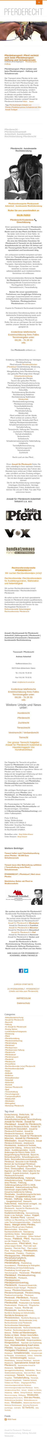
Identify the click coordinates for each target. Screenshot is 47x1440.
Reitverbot (9, 1082)
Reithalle (8, 1073)
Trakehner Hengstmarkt (13, 1380)
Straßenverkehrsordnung (13, 1373)
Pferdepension (11, 1048)
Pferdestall (9, 1297)
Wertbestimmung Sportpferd (13, 1400)
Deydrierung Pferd (25, 1166)
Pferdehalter (28, 1255)
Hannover (27, 1201)
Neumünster (21, 1236)
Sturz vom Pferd (29, 1373)
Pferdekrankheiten (29, 364)
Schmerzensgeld (18, 1358)
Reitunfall (9, 1080)
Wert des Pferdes (32, 1397)
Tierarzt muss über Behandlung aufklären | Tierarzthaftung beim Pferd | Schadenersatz (23, 867)
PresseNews (10, 1064)
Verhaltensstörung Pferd (12, 1390)
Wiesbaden (34, 923)
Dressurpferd (17, 1168)
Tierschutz (34, 1378)
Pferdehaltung (11, 1043)
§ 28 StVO (17, 1408)
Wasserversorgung (11, 1395)
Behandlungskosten (30, 1157)
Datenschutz (23, 1003)
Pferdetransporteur (18, 107)
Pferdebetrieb (10, 1253)
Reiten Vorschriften (29, 1335)
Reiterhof (9, 1337)
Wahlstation (37, 1392)
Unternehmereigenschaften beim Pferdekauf (19, 1387)
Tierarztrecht (23, 727)
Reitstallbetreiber (12, 1078)
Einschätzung (23, 222)
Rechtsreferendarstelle (14, 1068)
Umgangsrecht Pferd (28, 1383)
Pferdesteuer (10, 1055)
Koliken (28, 1215)
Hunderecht (23, 713)
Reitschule (24, 1114)
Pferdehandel (24, 1273)
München (34, 928)
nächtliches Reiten (12, 1234)
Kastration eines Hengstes (15, 1211)
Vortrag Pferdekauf (26, 1392)
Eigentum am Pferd (13, 1171)
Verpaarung (8, 1392)
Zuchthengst (9, 1408)
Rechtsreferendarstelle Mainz (24, 1330)
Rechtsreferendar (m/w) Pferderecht (20, 1066)
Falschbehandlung (14, 1178)
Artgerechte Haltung (13, 1148)
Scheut (30, 1355)
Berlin (7, 1159)
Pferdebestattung (12, 1038)
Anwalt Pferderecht (26, 1141)
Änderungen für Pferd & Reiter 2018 (20, 1152)
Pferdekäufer (10, 1277)
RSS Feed (12, 1419)
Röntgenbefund (12, 1342)
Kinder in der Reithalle (14, 1215)
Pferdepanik (22, 1278)
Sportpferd (19, 1368)
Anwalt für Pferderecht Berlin (17, 1126)
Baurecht (9, 1022)
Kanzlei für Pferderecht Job (27, 1208)
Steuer (38, 1370)
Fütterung (22, 1183)
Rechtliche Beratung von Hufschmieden (19, 1313)
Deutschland (10, 1166)
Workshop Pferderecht (14, 1106)
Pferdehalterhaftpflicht (15, 1258)
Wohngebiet (10, 1103)
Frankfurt (28, 1180)
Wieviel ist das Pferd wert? (31, 1403)
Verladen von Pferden (34, 1390)
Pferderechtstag (32, 1293)
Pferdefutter (30, 1253)
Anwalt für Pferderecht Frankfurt (21, 1130)
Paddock (17, 1238)
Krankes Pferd (18, 1217)
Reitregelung (9, 1340)
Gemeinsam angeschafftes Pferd (19, 1190)
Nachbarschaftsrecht (13, 1232)
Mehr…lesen (28, 101)
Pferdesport (29, 1295)
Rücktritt (8, 1085)
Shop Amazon (22, 837)
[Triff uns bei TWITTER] (26, 972)
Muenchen (23, 1229)
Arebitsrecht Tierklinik (27, 1145)
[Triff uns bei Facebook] (21, 972)
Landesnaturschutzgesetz (16, 1031)
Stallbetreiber (29, 1370)
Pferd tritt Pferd (20, 1248)
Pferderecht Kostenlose (22, 220)
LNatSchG (36, 1222)
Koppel (35, 1215)
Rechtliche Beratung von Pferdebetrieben (16, 1316)
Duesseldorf (30, 1169)
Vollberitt (16, 1392)
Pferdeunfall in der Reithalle (29, 1303)
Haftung (8, 64)
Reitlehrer (9, 1075)
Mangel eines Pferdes (23, 1224)
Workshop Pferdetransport (13, 1405)
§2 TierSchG (28, 1407)
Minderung (9, 1034)
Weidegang (21, 1395)
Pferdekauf (11, 367)
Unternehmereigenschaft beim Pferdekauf (18, 1385)
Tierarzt (20, 1375)
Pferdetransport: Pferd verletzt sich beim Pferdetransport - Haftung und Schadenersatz (22, 57)
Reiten (8, 1071)
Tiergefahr (8, 1378)
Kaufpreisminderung (14, 1213)
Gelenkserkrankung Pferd (26, 1187)
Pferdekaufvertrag (26, 1275)
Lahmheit (30, 1218)
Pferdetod (33, 1298)
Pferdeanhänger (15, 105)
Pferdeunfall (11, 1302)
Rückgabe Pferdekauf (16, 1350)
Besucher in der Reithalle (26, 1162)
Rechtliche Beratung (26, 1310)
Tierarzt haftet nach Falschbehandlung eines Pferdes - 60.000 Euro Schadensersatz (22, 855)
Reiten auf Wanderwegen (24, 1332)
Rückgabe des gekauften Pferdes (27, 1348)
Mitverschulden (11, 1229)
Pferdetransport (30, 62)
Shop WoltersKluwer (26, 834)
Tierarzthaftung (11, 1092)
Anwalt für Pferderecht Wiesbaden (22, 1139)
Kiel (34, 932)
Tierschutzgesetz (12, 1094)
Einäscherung (11, 1114)
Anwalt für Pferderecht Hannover (19, 1132)
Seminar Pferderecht (13, 1087)
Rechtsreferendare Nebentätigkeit (17, 1325)
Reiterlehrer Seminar (22, 1338)
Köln (7, 1217)
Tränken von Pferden (12, 1383)
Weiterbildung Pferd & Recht (13, 1398)
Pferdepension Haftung (14, 1050)
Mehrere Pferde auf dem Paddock (19, 1227)
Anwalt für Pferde (14, 1121)
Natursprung (28, 1232)
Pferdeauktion (30, 1250)
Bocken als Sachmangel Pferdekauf (20, 1164)
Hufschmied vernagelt (27, 1204)
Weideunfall (23, 399)
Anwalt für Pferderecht (22, 464)
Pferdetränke (25, 1300)
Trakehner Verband (30, 1380)
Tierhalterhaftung (21, 1377)
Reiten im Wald (12, 1335)
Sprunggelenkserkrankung (14, 1370)
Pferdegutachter (12, 1255)
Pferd (7, 1036)
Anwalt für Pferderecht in (18, 923)
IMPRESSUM (23, 998)
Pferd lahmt (25, 1243)
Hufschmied (10, 1203)
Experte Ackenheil (20, 1173)
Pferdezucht (10, 1062)
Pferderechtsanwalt (14, 1293)
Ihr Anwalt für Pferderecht (15, 1027)
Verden (36, 1387)
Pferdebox (20, 1253)
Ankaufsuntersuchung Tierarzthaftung (23, 1119)
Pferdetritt (9, 1059)
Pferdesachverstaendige (14, 1295)
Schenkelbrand (20, 1355)
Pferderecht (23, 718)
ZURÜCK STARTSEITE (23, 984)
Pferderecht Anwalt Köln (28, 1285)
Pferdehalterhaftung (15, 1260)
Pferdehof (35, 1272)
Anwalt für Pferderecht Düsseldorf (22, 1127)
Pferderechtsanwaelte (22, 1290)
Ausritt (32, 1150)
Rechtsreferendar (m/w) (28, 1320)
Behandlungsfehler (12, 1157)
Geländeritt (9, 1187)
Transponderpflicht (13, 1096)
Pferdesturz (22, 1297)
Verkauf (23, 1390)
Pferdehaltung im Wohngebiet (28, 1265)
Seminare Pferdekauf (23, 1360)
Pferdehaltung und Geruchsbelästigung (19, 1268)
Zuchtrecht (23, 722)
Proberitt (18, 1308)
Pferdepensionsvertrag (16, 1282)
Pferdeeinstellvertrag (13, 1041)
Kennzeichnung (32, 1213)
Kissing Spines (11, 1029)
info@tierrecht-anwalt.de (26, 682)
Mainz (7, 1224)
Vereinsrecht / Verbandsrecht (23, 732)
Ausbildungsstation (20, 1150)
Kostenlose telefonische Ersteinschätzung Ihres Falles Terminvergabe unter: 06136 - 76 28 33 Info (23, 337)
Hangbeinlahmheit (14, 1201)
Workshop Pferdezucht (30, 1405)
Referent (8, 1333)
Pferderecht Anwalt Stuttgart (15, 1288)
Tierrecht (23, 737)
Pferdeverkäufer (10, 1305)
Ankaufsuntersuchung (23, 376)
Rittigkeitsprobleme (34, 1340)
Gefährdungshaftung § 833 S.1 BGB (20, 1185)
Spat (7, 1089)
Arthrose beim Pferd (32, 1148)
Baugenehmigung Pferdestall (17, 1155)
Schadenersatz (31, 107)
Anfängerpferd (22, 1117)
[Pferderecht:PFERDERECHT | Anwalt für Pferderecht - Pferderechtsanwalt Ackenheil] (23, 199)
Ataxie (7, 1150)
